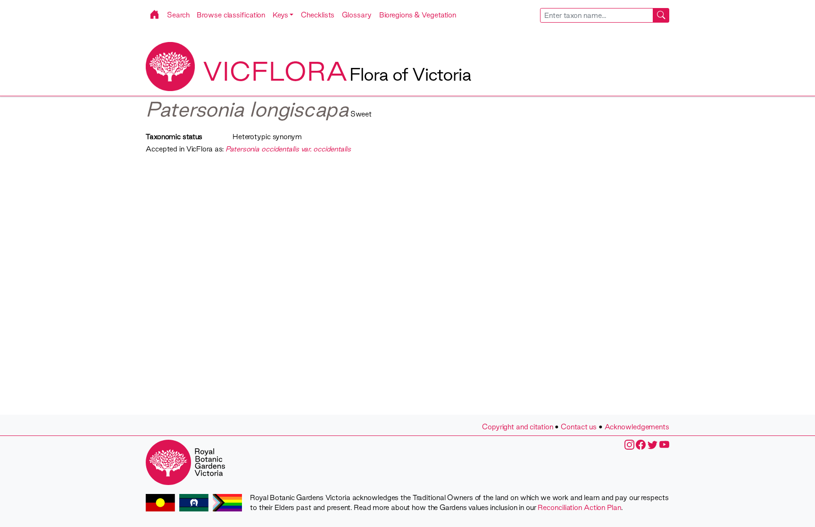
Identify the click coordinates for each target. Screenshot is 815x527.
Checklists (317, 15)
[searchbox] (596, 15)
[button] (283, 15)
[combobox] (605, 15)
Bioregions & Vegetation (418, 15)
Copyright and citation (517, 427)
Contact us (579, 427)
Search (178, 15)
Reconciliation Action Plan (579, 507)
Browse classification (231, 15)
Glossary (356, 15)
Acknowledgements (637, 427)
